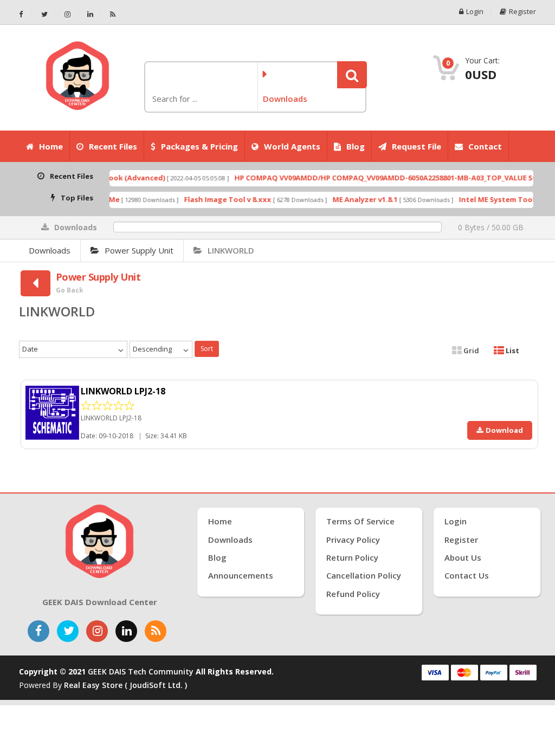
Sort (207, 348)
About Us (462, 557)
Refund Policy (353, 593)
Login (474, 12)
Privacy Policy (353, 539)
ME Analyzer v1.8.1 (353, 199)
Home (51, 146)
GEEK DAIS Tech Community (140, 671)
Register (522, 12)
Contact (485, 146)
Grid (470, 350)
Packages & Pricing (199, 146)
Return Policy (352, 557)
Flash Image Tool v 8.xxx (216, 199)
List (511, 350)
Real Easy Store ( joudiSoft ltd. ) (125, 685)
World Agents (292, 146)
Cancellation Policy (363, 575)
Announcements (240, 575)
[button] (352, 74)
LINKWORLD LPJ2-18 (123, 391)
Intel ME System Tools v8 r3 (496, 199)
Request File (416, 146)
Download (504, 430)
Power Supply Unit (139, 250)
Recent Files (113, 146)
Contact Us (466, 575)
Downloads (49, 250)
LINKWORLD (231, 250)
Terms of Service (360, 521)
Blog (355, 146)
